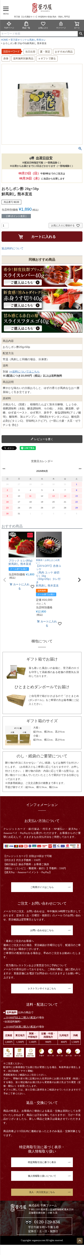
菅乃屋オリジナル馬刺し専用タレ (28, 39)
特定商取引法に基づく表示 (42, 1162)
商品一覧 (26, 28)
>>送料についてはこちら (24, 371)
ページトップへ (80, 1241)
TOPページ (9, 28)
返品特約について (12, 248)
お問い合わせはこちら (42, 930)
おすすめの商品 (64, 51)
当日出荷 (30, 51)
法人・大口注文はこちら (42, 1192)
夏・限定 (45, 51)
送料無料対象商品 (23, 58)
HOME (4, 39)
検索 (81, 34)
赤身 (5, 58)
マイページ (61, 28)
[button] (5, 580)
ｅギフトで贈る (47, 58)
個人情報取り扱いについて (42, 1176)
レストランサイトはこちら (42, 988)
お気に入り (43, 28)
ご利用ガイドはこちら (42, 887)
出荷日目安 (44, 158)
